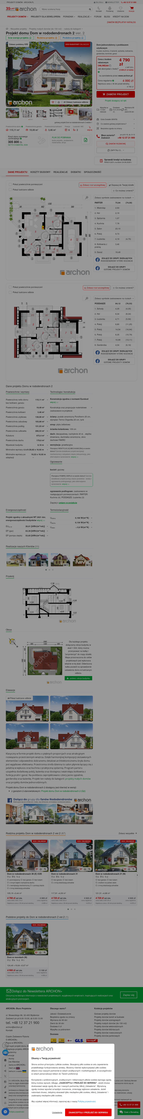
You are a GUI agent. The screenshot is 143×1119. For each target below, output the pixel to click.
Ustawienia (57, 1112)
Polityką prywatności (87, 1101)
